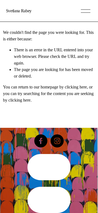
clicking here (76, 87)
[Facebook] (40, 140)
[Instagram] (57, 140)
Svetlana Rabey (19, 10)
